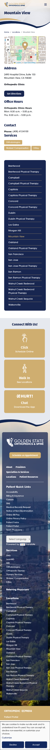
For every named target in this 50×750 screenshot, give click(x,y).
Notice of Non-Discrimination (19, 511)
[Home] (14, 4)
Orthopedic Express (15, 570)
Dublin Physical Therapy (21, 218)
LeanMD (10, 559)
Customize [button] (7, 737)
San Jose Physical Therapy (22, 266)
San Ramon (14, 271)
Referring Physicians (17, 589)
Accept (36, 745)
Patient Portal (12, 526)
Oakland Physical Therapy (22, 248)
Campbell (13, 177)
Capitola (13, 189)
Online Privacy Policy (16, 518)
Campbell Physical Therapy (23, 183)
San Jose (13, 260)
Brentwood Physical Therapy (23, 171)
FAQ (8, 503)
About (9, 467)
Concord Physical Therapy (22, 207)
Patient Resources (29, 476)
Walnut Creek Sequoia (20, 298)
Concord (13, 201)
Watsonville (14, 304)
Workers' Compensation (17, 148)
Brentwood (14, 166)
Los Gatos (13, 224)
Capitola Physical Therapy (22, 195)
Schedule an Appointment (25, 455)
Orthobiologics (13, 142)
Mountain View (16, 236)
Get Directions (14, 93)
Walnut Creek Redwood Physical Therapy (21, 291)
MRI (8, 563)
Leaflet (18, 62)
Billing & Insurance (15, 496)
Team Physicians (14, 530)
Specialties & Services (17, 472)
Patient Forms (12, 522)
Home (6, 32)
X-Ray (36, 148)
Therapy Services (14, 574)
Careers (10, 499)
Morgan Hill (14, 230)
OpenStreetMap (30, 62)
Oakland (13, 242)
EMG (8, 555)
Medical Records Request (18, 507)
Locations (16, 32)
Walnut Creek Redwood (21, 283)
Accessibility (12, 492)
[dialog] (25, 736)
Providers (21, 467)
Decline (13, 745)
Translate (30, 544)
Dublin (11, 212)
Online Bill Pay (13, 515)
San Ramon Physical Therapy (24, 277)
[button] (25, 46)
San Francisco (16, 254)
